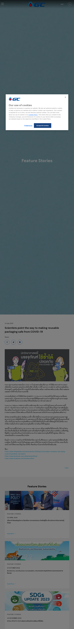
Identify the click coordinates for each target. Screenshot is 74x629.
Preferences (28, 125)
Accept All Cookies (42, 125)
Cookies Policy (33, 115)
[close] (65, 97)
